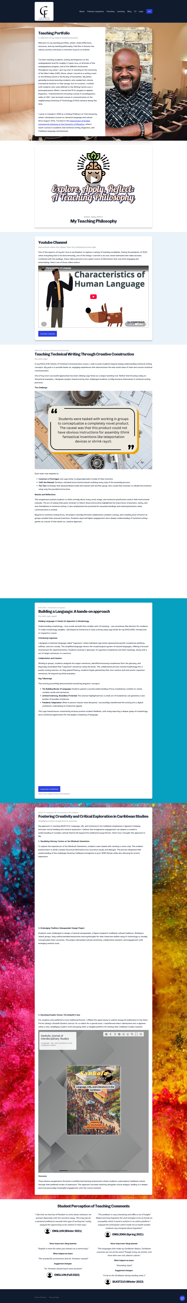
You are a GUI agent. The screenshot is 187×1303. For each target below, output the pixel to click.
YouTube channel (47, 334)
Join (149, 11)
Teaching (110, 11)
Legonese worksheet (49, 789)
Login (141, 11)
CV (135, 11)
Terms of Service (40, 1297)
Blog (129, 11)
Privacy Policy (54, 1297)
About (82, 11)
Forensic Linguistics (95, 11)
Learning (121, 11)
